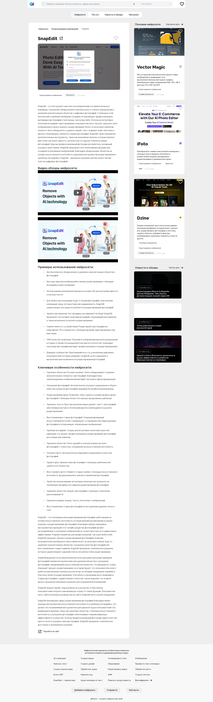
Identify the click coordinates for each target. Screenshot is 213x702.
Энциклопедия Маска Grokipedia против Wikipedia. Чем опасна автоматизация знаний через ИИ (153, 293)
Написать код (86, 675)
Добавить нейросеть (84, 690)
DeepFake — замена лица (64, 680)
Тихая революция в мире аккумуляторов (149, 327)
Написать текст (60, 664)
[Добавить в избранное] (116, 37)
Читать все (174, 267)
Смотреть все (172, 24)
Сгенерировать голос (117, 658)
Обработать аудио (89, 669)
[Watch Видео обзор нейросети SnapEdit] (78, 193)
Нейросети (43, 29)
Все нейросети (141, 680)
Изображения (141, 658)
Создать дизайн (88, 664)
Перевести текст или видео (147, 664)
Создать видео (87, 658)
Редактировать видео (117, 669)
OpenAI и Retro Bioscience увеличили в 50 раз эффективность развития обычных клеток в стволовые (156, 357)
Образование (114, 664)
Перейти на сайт (51, 631)
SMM (110, 675)
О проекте (112, 690)
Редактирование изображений (65, 29)
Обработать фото (143, 669)
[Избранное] (181, 3)
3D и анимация (59, 658)
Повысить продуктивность (119, 680)
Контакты (134, 690)
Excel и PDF (58, 675)
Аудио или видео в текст (91, 680)
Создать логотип (142, 675)
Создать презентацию (63, 669)
